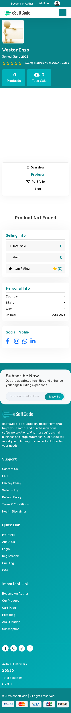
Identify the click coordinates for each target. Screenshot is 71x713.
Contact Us (10, 469)
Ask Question (11, 622)
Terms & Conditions (15, 504)
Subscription (10, 629)
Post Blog (8, 615)
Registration (10, 556)
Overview (37, 167)
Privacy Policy (11, 483)
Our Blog (8, 563)
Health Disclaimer (14, 511)
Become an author (15, 593)
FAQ (5, 476)
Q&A (5, 570)
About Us (8, 542)
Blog (37, 188)
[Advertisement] (35, 125)
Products (37, 174)
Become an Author (22, 3)
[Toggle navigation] (62, 12)
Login (6, 549)
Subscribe (54, 396)
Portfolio (38, 181)
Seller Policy (10, 490)
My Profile (8, 535)
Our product (10, 600)
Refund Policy (11, 497)
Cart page (9, 607)
